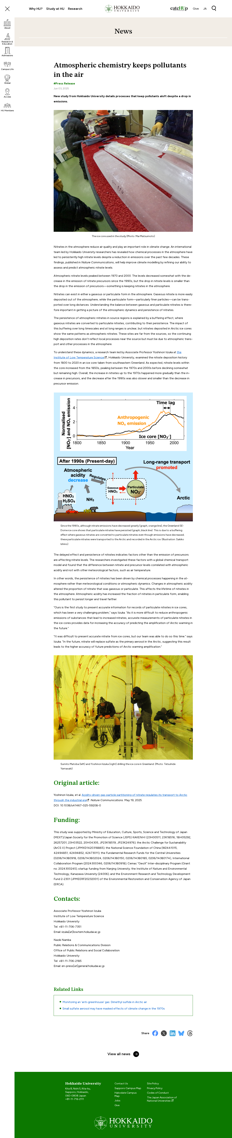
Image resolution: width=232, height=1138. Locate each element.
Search (214, 8)
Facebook (155, 1033)
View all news (118, 1054)
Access (7, 96)
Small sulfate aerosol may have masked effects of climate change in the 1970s (114, 1008)
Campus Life (7, 69)
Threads (190, 1033)
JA (205, 8)
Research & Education (7, 42)
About (7, 28)
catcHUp (179, 9)
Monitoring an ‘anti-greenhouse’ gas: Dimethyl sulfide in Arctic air (105, 1002)
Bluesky (181, 1033)
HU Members (7, 110)
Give (196, 8)
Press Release (65, 83)
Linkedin (172, 1033)
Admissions (7, 55)
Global (7, 83)
